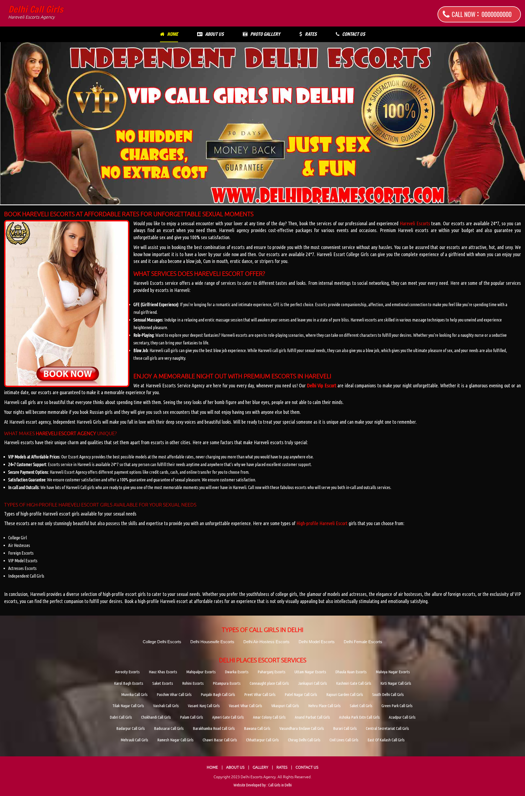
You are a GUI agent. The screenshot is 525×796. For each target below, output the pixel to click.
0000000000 (497, 14)
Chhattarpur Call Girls (262, 740)
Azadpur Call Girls (402, 717)
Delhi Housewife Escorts (212, 641)
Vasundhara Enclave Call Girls (301, 728)
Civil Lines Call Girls (343, 740)
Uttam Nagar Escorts (310, 671)
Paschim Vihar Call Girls (174, 694)
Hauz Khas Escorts (163, 671)
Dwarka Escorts (237, 671)
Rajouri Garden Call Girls (344, 694)
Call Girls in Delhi (280, 785)
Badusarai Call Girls (169, 728)
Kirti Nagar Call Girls (395, 683)
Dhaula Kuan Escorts (351, 671)
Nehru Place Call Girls (324, 705)
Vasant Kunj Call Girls (204, 705)
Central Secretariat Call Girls (387, 728)
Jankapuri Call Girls (312, 683)
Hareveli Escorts (415, 223)
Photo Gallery (265, 34)
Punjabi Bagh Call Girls (218, 694)
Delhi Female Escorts (363, 641)
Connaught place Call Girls (269, 683)
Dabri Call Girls (121, 717)
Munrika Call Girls (134, 694)
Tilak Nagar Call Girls (128, 705)
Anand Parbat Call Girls (312, 717)
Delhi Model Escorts (317, 641)
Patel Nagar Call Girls (301, 694)
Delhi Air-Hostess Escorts (266, 641)
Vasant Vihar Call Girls (245, 705)
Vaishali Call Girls (166, 705)
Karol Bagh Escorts (128, 683)
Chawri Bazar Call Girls (220, 740)
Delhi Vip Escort (321, 385)
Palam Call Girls (191, 717)
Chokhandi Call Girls (156, 717)
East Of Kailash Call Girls (386, 740)
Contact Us (353, 34)
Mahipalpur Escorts (201, 671)
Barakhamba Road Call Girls (214, 728)
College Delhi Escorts (162, 641)
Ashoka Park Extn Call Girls (359, 717)
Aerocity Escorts (127, 671)
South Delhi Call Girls (388, 694)
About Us (214, 34)
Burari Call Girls (345, 728)
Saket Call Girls (361, 705)
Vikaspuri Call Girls (285, 705)
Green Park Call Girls (397, 705)
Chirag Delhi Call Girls (304, 740)
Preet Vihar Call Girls (260, 694)
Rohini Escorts (193, 683)
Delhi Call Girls (35, 12)
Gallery (260, 767)
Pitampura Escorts (227, 683)
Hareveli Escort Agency (66, 433)
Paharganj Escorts (271, 671)
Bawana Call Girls (257, 728)
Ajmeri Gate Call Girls (228, 717)
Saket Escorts (162, 683)
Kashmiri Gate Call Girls (353, 683)
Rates (311, 34)
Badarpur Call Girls (130, 728)
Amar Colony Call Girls (269, 717)
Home (172, 34)
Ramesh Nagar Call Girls (175, 740)
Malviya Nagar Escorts (393, 671)
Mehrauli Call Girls (134, 740)
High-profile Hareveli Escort (322, 523)
